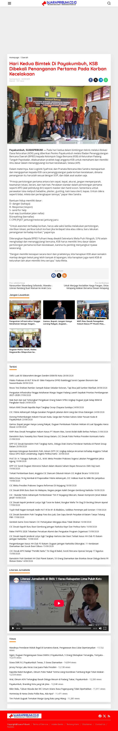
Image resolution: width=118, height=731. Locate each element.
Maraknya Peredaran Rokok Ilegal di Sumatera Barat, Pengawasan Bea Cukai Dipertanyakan (52, 647)
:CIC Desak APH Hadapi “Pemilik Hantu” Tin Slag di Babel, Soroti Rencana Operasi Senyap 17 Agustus (56, 551)
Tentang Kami (73, 724)
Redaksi (10, 727)
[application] (59, 603)
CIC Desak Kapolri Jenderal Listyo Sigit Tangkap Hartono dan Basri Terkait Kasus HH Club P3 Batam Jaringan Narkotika (55, 537)
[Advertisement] (59, 30)
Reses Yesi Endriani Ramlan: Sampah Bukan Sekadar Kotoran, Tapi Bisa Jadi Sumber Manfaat (52, 387)
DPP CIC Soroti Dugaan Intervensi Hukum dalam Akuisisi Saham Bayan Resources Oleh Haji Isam (54, 466)
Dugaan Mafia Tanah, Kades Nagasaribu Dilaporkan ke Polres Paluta (22, 350)
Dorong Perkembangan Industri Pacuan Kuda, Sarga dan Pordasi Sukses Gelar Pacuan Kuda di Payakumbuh (53, 418)
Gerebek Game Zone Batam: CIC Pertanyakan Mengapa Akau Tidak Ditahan (44, 522)
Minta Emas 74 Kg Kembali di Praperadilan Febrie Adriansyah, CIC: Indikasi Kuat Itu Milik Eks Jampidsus (57, 478)
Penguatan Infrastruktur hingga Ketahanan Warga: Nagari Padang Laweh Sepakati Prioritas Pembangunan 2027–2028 (24, 322)
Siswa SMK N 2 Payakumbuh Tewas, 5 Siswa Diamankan (35, 662)
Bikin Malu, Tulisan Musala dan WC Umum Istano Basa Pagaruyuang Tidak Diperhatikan (50, 688)
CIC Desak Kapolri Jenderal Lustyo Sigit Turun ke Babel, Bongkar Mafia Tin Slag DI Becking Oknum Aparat (58, 502)
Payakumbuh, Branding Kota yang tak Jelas (29, 684)
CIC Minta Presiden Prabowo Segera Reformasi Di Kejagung (37, 485)
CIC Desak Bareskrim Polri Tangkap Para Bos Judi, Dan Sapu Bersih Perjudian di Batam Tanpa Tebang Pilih (57, 515)
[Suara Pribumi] (60, 3)
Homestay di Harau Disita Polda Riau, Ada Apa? (31, 693)
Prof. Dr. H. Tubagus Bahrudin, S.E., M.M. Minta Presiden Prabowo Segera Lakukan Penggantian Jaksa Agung (56, 460)
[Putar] (13, 628)
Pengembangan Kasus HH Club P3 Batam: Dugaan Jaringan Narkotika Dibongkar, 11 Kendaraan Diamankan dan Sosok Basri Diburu (54, 545)
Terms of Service (40, 724)
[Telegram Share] (101, 80)
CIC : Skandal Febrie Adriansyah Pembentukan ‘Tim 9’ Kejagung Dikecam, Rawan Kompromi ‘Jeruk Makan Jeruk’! (58, 496)
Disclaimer (87, 724)
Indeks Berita (57, 724)
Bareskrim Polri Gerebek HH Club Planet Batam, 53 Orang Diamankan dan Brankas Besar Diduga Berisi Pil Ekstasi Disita (58, 559)
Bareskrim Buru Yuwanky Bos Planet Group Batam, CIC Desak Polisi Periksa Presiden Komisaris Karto (56, 436)
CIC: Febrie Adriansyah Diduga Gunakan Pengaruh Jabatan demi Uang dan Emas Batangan (51, 412)
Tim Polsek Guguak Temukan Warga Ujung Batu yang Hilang (37, 698)
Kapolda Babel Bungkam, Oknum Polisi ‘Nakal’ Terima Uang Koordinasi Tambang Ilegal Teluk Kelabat (56, 672)
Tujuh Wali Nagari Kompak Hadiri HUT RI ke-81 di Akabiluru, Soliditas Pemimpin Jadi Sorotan (52, 509)
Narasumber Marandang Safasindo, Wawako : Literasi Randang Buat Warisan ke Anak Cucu (30, 285)
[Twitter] (59, 275)
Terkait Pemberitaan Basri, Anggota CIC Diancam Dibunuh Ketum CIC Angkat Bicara (48, 473)
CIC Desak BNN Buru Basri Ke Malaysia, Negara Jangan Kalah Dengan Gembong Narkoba (51, 490)
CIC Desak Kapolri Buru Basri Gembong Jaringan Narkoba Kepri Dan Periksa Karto (47, 526)
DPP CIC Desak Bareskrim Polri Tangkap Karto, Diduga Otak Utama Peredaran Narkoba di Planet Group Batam (57, 445)
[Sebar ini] (90, 80)
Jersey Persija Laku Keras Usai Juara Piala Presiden (32, 667)
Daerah (12, 81)
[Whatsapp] (106, 80)
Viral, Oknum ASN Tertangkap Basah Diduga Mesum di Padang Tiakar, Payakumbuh (48, 679)
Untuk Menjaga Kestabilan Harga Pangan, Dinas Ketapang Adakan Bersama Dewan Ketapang (86, 285)
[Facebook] (53, 275)
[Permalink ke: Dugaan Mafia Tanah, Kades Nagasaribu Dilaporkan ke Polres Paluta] (25, 338)
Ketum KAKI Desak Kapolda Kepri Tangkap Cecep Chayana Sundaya (41, 407)
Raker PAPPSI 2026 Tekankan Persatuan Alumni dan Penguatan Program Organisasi (48, 531)
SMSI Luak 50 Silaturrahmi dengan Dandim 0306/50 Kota (35, 375)
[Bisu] (100, 628)
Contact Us (100, 724)
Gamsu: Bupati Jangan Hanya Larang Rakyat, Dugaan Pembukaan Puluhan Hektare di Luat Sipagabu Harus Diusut (58, 322)
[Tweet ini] (96, 80)
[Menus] (9, 3)
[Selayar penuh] (104, 628)
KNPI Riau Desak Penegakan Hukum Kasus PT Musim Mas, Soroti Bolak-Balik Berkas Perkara (90, 322)
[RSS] (64, 275)
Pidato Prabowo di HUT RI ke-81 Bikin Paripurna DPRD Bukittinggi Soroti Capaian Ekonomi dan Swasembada (53, 381)
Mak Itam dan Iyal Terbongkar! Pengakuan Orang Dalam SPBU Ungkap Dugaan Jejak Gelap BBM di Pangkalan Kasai (55, 401)
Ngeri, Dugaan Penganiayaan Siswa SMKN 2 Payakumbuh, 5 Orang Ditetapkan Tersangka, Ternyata (56, 655)
